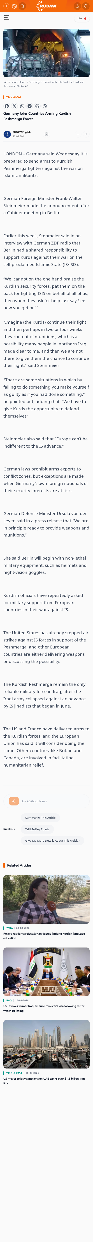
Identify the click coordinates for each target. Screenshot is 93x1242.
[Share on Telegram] (29, 106)
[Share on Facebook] (6, 106)
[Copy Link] (45, 106)
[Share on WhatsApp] (22, 106)
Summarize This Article (40, 818)
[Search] (22, 6)
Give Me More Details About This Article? (52, 840)
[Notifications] (86, 6)
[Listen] (46, 134)
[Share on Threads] (37, 106)
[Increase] (86, 134)
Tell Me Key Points (37, 829)
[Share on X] (14, 106)
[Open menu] (6, 18)
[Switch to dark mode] (77, 6)
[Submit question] (14, 801)
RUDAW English (22, 132)
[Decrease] (78, 134)
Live (80, 18)
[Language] (14, 6)
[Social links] (6, 6)
